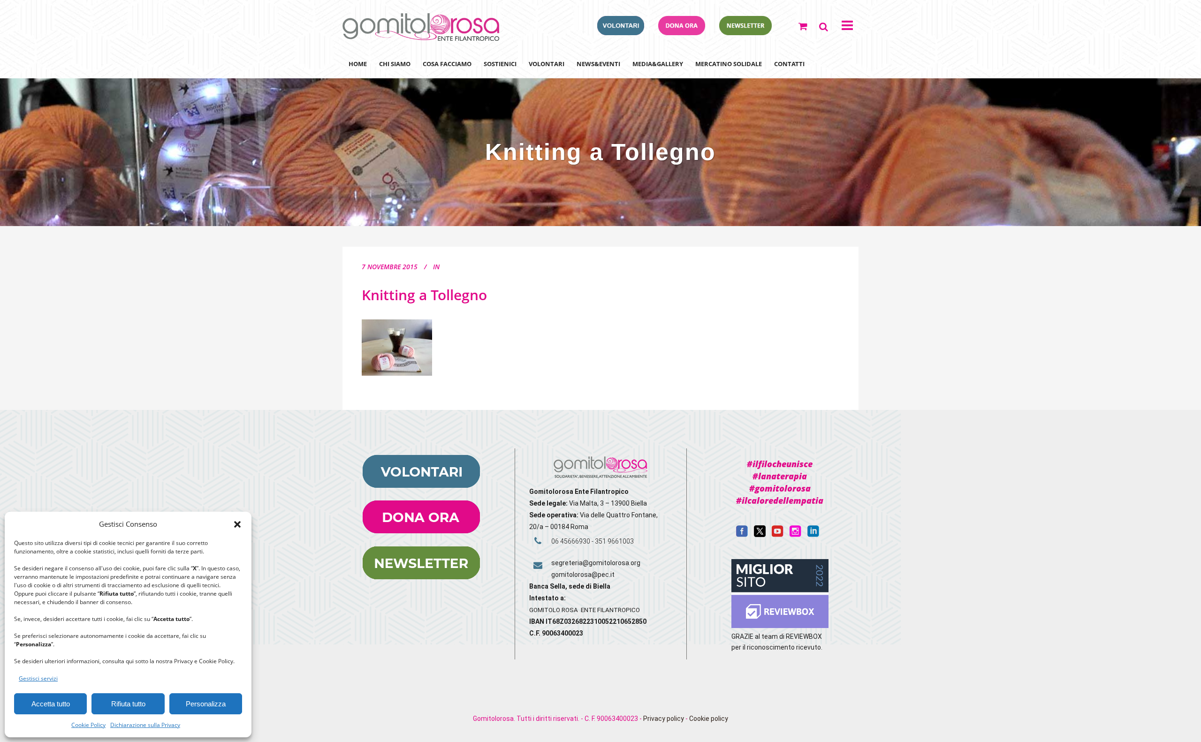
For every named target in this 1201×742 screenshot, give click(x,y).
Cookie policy (708, 718)
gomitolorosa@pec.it (583, 574)
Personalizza (206, 704)
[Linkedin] (813, 534)
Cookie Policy (88, 725)
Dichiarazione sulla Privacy (145, 725)
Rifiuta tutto (128, 704)
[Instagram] (795, 534)
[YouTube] (777, 534)
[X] (760, 534)
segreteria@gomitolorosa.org (595, 563)
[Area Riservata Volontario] (620, 32)
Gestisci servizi (38, 678)
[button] (237, 524)
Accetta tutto (50, 704)
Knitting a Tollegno (424, 294)
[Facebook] (742, 534)
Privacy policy (663, 718)
